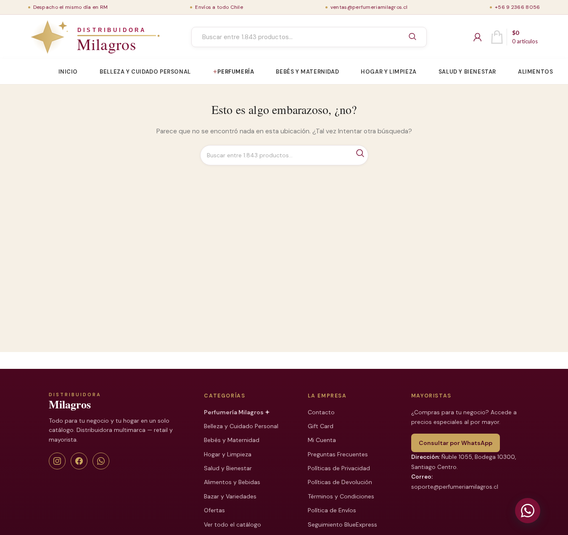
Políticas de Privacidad (339, 468)
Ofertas (214, 510)
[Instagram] (57, 461)
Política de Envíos (332, 510)
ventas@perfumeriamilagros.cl (368, 7)
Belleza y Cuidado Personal (241, 426)
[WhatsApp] (100, 461)
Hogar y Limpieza (227, 454)
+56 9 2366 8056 (517, 7)
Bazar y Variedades (230, 496)
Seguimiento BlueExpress (342, 524)
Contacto (321, 412)
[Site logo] (75, 37)
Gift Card (320, 426)
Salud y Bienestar (228, 468)
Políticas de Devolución (340, 482)
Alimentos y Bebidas (232, 482)
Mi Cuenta (322, 440)
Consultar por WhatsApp (455, 443)
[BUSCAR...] (412, 37)
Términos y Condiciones (341, 496)
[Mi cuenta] (477, 37)
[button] (527, 510)
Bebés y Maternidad (231, 440)
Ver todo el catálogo (232, 524)
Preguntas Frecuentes (338, 454)
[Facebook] (79, 461)
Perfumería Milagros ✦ (237, 412)
